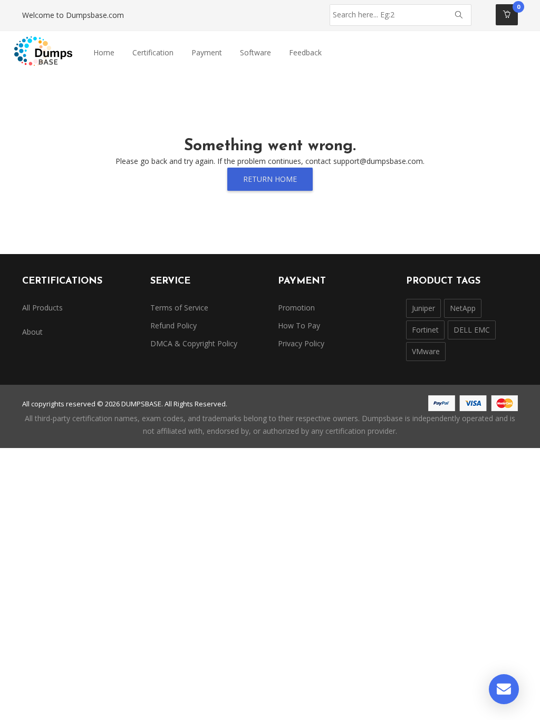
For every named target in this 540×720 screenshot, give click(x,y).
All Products (42, 308)
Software (255, 52)
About (32, 332)
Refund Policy (173, 325)
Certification (152, 52)
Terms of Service (179, 308)
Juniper (423, 308)
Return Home (270, 179)
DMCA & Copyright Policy (193, 343)
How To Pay (299, 325)
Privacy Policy (301, 343)
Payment (206, 52)
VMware (426, 351)
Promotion (296, 308)
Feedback (305, 52)
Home (103, 52)
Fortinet (425, 330)
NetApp (463, 308)
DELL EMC (472, 330)
